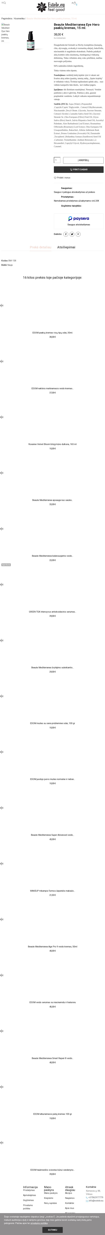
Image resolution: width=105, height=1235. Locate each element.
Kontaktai (69, 1203)
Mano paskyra (50, 1193)
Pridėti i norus (63, 177)
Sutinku (52, 1230)
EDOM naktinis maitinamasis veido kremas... (52, 388)
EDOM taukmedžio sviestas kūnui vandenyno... (52, 1170)
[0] (75, 3)
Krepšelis (48, 1198)
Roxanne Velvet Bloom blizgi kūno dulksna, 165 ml (52, 444)
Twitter (72, 234)
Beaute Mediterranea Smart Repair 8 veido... (52, 1058)
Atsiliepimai (66, 247)
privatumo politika (39, 1223)
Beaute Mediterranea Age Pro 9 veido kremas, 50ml (52, 946)
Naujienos (70, 1198)
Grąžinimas (28, 1200)
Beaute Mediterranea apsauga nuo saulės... (52, 500)
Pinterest (78, 234)
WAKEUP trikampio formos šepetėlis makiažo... (52, 891)
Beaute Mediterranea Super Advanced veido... (52, 835)
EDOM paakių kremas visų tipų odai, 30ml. (52, 332)
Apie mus (69, 1208)
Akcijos (68, 1193)
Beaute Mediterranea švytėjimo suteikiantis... (52, 667)
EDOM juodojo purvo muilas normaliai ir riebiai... (52, 779)
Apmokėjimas (29, 1195)
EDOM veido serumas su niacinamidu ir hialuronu (52, 1002)
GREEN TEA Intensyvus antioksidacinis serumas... (52, 611)
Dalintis (65, 234)
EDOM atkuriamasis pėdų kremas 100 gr (52, 1114)
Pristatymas (29, 1190)
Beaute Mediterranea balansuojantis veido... (52, 556)
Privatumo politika (28, 1207)
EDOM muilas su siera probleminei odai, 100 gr (52, 723)
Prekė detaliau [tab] (40, 247)
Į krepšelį (83, 160)
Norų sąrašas (50, 1203)
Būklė (4, 265)
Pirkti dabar (80, 169)
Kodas (4, 260)
